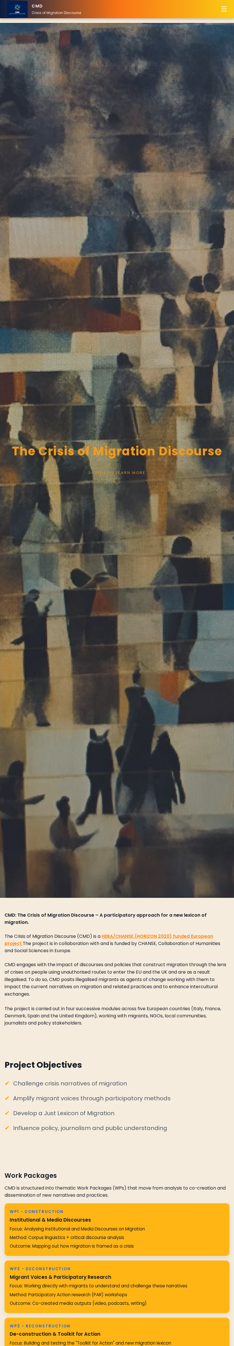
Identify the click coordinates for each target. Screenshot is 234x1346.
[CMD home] (17, 9)
